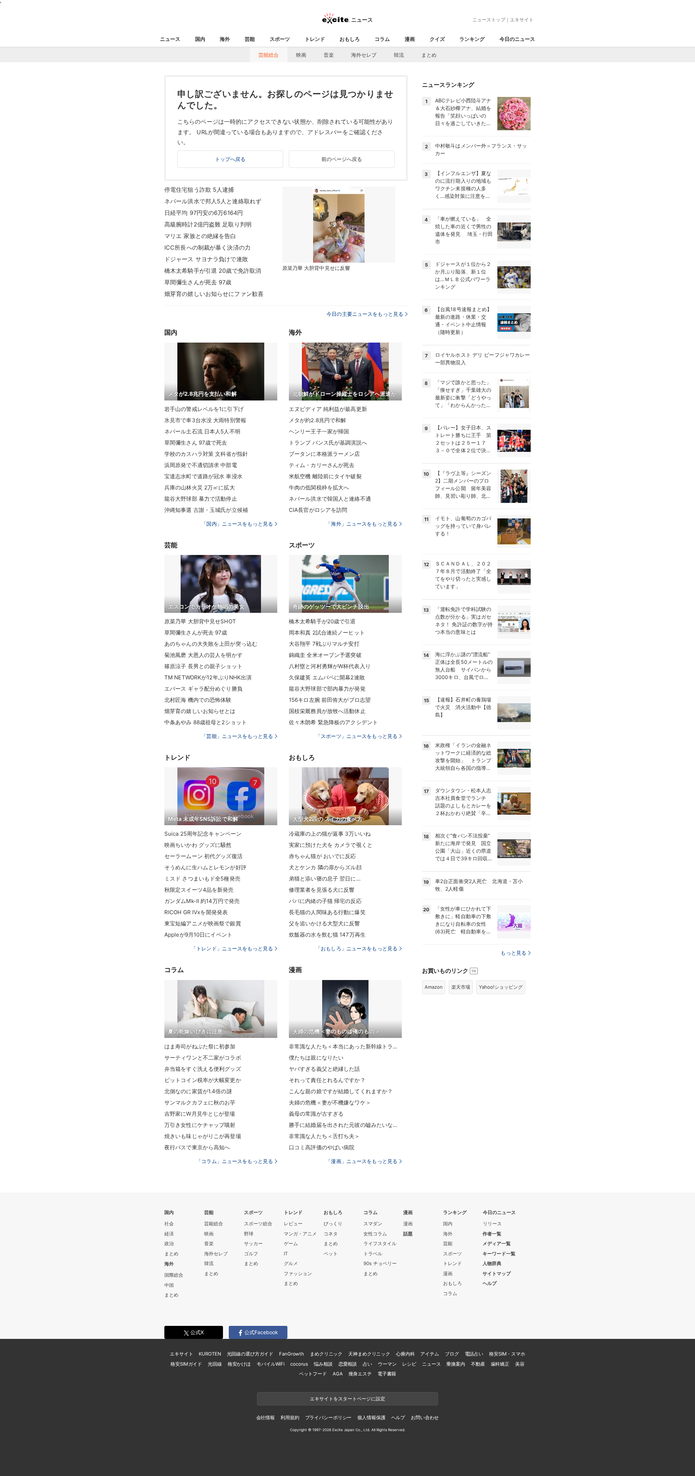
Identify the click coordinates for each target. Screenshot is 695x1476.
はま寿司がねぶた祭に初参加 (200, 1046)
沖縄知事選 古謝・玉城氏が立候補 (206, 509)
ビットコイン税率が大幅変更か (202, 1080)
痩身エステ (360, 1374)
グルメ (291, 1263)
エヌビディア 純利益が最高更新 (328, 409)
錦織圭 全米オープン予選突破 (325, 655)
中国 (169, 1285)
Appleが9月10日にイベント (198, 934)
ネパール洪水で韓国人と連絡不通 (330, 498)
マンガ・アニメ (300, 1234)
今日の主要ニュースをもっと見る (365, 314)
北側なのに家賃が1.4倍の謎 (198, 1091)
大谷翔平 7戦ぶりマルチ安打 (324, 643)
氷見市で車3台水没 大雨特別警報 (205, 420)
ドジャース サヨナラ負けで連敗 (206, 259)
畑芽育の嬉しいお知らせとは (200, 711)
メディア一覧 (497, 1243)
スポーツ (280, 39)
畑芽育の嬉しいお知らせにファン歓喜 (214, 293)
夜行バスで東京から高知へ (197, 1147)
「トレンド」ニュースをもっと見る (232, 948)
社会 (169, 1223)
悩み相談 (323, 1364)
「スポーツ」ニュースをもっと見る (356, 736)
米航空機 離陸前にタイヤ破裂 (325, 476)
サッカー (253, 1243)
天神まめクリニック (369, 1354)
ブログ (452, 1354)
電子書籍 (387, 1374)
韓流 (399, 55)
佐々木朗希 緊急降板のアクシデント (333, 722)
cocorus (299, 1364)
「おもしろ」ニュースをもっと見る (356, 948)
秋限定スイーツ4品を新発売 (199, 889)
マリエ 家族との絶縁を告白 (200, 235)
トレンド (315, 39)
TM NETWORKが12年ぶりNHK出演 (208, 677)
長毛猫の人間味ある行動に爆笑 (327, 912)
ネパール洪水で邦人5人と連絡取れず (212, 201)
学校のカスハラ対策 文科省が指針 (206, 453)
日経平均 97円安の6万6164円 (203, 212)
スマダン (372, 1223)
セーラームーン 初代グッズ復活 (203, 856)
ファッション (298, 1273)
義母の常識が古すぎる (316, 1113)
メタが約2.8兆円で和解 (317, 420)
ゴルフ (251, 1253)
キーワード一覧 (499, 1253)
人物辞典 (492, 1263)
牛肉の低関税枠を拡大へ (319, 487)
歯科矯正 (500, 1364)
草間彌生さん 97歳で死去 (195, 442)
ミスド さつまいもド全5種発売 (202, 878)
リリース (492, 1223)
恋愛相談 (347, 1364)
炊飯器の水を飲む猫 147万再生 (327, 934)
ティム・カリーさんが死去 (321, 465)
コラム (382, 39)
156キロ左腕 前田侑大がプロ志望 (330, 699)
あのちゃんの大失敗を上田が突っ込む (210, 643)
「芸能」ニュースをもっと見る (237, 736)
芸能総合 (268, 55)
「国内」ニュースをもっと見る (237, 524)
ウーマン (387, 1364)
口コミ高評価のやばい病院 (321, 1147)
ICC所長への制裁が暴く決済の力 (207, 247)
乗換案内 (455, 1364)
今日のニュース (517, 39)
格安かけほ (239, 1364)
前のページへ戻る (341, 159)
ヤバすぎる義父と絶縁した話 (324, 1068)
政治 (169, 1243)
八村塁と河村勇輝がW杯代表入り (330, 666)
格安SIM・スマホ (507, 1354)
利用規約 (290, 1417)
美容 (520, 1364)
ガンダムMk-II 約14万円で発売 (202, 901)
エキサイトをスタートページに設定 (347, 1398)
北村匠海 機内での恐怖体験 (198, 699)
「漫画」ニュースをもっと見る (361, 1161)
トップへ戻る (230, 159)
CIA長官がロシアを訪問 (318, 509)
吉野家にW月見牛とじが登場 (199, 1113)
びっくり (333, 1223)
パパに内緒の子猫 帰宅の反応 (325, 901)
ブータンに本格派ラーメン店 (324, 453)
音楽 (329, 55)
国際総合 (173, 1275)
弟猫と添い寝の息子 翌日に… (325, 878)
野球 (248, 1234)
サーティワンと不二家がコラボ (202, 1057)
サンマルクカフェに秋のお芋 (200, 1102)
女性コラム (375, 1234)
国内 (200, 39)
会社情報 (265, 1417)
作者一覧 (492, 1234)
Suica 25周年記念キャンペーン (202, 833)
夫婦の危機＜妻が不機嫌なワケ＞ (330, 1102)
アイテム (429, 1354)
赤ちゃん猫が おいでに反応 (322, 856)
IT (286, 1253)
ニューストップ (488, 19)
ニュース (170, 39)
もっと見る (513, 953)
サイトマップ (497, 1273)
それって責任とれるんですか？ (327, 1080)
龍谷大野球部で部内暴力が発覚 (327, 688)
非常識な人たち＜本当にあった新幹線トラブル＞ (345, 1046)
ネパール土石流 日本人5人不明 (202, 431)
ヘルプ (490, 1283)
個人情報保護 (371, 1417)
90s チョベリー (380, 1263)
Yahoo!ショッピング (501, 987)
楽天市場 (460, 987)
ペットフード (313, 1374)
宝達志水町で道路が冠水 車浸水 (203, 476)
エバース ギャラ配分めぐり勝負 (203, 688)
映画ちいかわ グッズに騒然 (198, 844)
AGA (338, 1374)
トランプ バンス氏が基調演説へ (328, 442)
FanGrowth (291, 1354)
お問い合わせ (425, 1417)
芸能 (250, 39)
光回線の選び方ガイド (250, 1354)
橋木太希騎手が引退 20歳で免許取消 (212, 270)
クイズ (437, 39)
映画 (301, 55)
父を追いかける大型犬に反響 (324, 923)
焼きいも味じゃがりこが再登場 (202, 1136)
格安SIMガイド (186, 1364)
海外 (225, 39)
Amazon (434, 987)
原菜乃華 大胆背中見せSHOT (200, 621)
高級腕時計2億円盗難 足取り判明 (208, 224)
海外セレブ (363, 55)
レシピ (409, 1364)
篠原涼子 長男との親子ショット (203, 666)
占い (367, 1364)
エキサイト (522, 19)
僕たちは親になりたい (316, 1057)
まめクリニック (326, 1354)
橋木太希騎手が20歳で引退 (322, 621)
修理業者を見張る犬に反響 (321, 889)
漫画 (410, 39)
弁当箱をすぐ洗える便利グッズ (202, 1068)
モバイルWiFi (271, 1364)
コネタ (331, 1234)
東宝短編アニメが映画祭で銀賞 (202, 923)
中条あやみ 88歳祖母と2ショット (205, 722)
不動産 (478, 1364)
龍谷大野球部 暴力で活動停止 (200, 498)
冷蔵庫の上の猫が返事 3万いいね (330, 833)
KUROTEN (210, 1354)
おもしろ (350, 39)
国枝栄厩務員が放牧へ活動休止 (327, 711)
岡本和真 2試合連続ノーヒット (327, 632)
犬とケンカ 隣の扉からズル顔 (325, 867)
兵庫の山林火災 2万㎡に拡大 (199, 487)
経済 (169, 1234)
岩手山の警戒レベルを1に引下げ (204, 409)
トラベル (372, 1253)
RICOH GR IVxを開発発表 (196, 912)
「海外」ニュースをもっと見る (361, 524)
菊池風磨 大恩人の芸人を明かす (203, 655)
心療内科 (405, 1354)
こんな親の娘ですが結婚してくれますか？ (341, 1091)
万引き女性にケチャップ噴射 (200, 1124)
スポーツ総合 (258, 1223)
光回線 (215, 1364)
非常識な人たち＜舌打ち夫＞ (324, 1136)
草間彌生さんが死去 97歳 (198, 282)
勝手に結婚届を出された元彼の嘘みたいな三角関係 (345, 1124)
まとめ (429, 55)
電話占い (474, 1354)
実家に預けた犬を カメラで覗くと (330, 844)
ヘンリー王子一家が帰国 (319, 431)
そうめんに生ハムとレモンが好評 (205, 867)
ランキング (472, 39)
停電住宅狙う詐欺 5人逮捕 (199, 189)
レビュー (293, 1223)
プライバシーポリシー (328, 1417)
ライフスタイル (379, 1243)
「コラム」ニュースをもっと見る (234, 1161)
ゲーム (291, 1243)
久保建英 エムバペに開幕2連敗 (327, 677)
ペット (331, 1253)
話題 (408, 1234)
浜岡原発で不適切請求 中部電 (200, 465)
